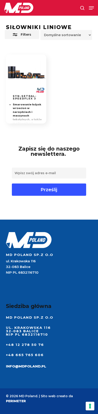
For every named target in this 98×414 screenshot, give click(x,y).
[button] (91, 8)
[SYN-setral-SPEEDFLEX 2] (26, 75)
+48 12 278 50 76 (25, 344)
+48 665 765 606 (25, 355)
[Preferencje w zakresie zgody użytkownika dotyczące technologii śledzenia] (90, 406)
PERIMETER (16, 401)
